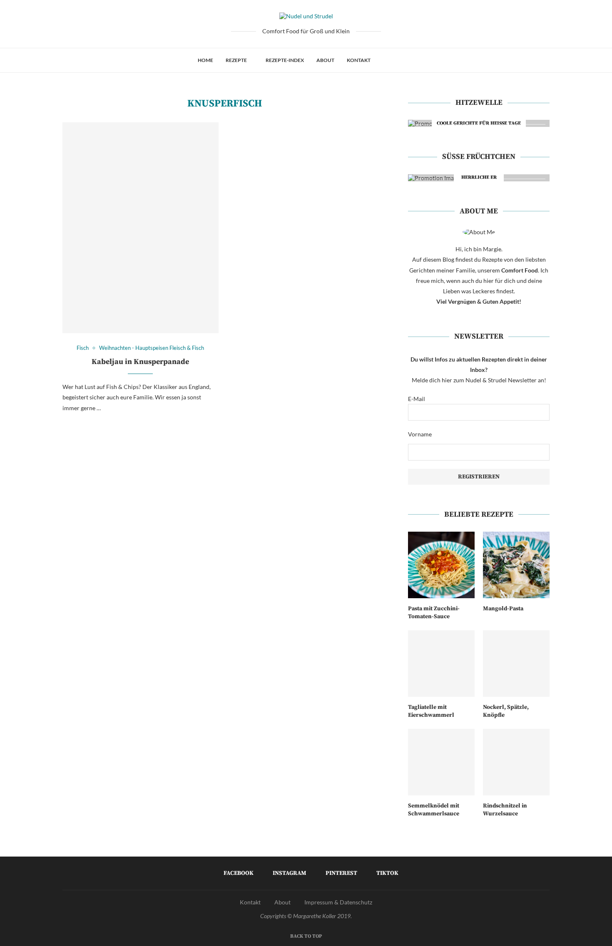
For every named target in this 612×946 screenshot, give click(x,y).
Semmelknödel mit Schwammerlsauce (433, 810)
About (325, 60)
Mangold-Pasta (503, 608)
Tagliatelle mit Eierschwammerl (431, 711)
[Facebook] (385, 60)
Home (205, 60)
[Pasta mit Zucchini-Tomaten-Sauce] (441, 565)
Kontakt (359, 60)
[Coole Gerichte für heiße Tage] (479, 123)
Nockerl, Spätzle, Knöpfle (506, 711)
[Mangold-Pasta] (516, 565)
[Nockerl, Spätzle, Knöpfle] (516, 663)
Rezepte (236, 60)
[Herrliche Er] (479, 177)
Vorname (420, 434)
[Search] (410, 60)
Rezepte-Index (285, 60)
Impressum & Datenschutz (338, 902)
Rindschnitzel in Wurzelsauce (505, 810)
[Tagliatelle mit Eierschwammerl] (441, 663)
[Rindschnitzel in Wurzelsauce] (516, 762)
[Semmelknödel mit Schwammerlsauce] (441, 762)
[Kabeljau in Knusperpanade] (140, 227)
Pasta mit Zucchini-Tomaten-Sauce (434, 613)
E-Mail (416, 398)
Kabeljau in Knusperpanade (140, 362)
